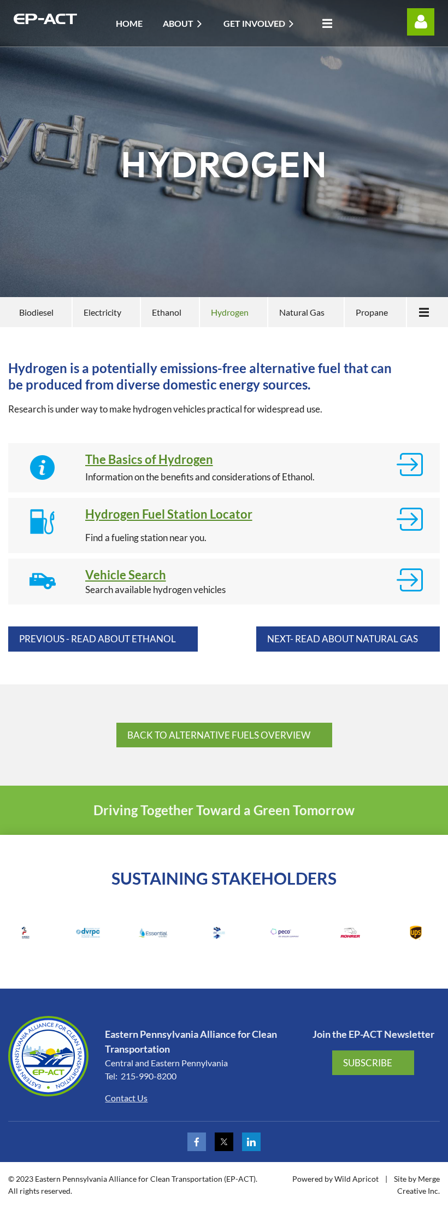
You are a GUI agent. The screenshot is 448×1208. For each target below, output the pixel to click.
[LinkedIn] (251, 1141)
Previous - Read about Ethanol (97, 638)
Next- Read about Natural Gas (342, 638)
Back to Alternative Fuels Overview (218, 735)
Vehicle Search (125, 574)
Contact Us (126, 1098)
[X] (224, 1141)
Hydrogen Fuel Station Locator (168, 514)
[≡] (324, 23)
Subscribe (367, 1062)
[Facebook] (196, 1141)
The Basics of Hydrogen (149, 459)
